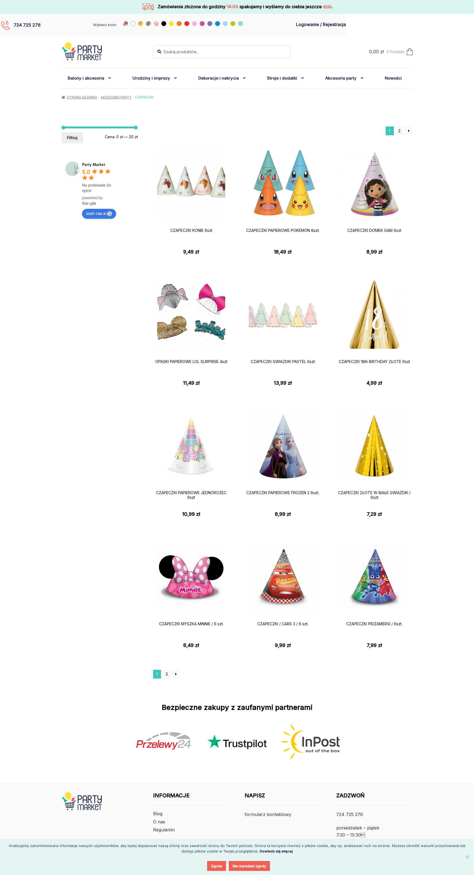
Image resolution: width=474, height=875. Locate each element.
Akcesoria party (341, 78)
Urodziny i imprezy (151, 78)
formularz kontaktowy (268, 814)
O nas (159, 822)
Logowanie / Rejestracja (321, 24)
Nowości (393, 78)
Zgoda (216, 866)
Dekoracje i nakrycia (218, 78)
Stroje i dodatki (282, 78)
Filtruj (72, 137)
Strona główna (82, 97)
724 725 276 (27, 25)
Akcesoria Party (116, 97)
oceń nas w (96, 213)
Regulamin (164, 829)
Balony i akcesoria (86, 78)
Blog (157, 813)
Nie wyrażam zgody (249, 866)
